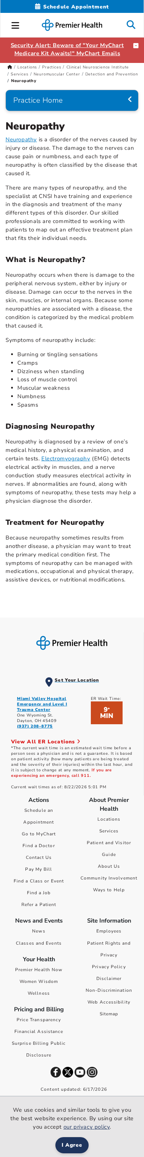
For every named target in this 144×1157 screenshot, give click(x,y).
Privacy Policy (109, 967)
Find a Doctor (39, 846)
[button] (15, 24)
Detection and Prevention (111, 74)
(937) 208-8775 (35, 726)
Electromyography (65, 458)
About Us (109, 866)
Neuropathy (21, 139)
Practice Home (38, 100)
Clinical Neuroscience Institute (97, 67)
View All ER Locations (44, 741)
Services (19, 74)
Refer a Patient (38, 904)
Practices (51, 67)
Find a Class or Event (39, 881)
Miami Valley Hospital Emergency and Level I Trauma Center (42, 704)
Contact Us (39, 857)
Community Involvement (108, 878)
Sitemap (109, 1014)
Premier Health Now (39, 970)
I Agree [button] (72, 1145)
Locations (27, 67)
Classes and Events (39, 943)
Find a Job (39, 893)
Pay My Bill (38, 869)
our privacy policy (87, 1127)
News (38, 931)
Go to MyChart (39, 834)
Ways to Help (109, 890)
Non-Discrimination (109, 990)
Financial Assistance (39, 1031)
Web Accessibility (109, 1002)
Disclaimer (108, 978)
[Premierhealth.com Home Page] (9, 67)
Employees (109, 931)
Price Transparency (39, 1020)
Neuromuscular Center (57, 74)
